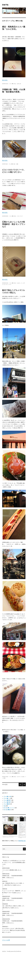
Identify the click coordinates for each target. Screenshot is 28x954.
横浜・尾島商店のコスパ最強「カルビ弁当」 (13, 27)
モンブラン (6, 284)
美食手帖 (5, 5)
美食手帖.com (21, 840)
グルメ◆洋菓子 (7, 802)
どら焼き (22, 776)
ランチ (21, 216)
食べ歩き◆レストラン (9, 807)
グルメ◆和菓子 (7, 800)
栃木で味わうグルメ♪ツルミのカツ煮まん (13, 291)
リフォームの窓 (6, 940)
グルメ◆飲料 (7, 804)
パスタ (18, 216)
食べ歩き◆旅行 (7, 809)
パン (22, 283)
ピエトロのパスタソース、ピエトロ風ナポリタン (14, 170)
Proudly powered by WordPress (14, 951)
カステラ (18, 776)
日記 (5, 806)
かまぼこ (18, 283)
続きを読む (5, 80)
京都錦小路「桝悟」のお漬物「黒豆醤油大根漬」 (13, 90)
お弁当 (18, 83)
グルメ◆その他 (12, 83)
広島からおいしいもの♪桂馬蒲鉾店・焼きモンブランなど (13, 224)
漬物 (17, 164)
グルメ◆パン (7, 798)
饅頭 (4, 778)
